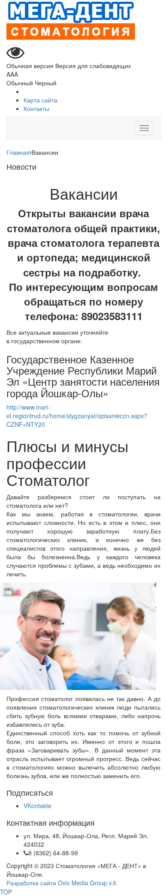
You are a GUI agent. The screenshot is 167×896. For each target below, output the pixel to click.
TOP (6, 891)
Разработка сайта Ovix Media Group (56, 882)
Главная (18, 152)
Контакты (36, 108)
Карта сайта (40, 100)
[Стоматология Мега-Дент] (70, 20)
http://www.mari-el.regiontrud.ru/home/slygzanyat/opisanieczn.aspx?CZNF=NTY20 (76, 416)
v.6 (112, 882)
